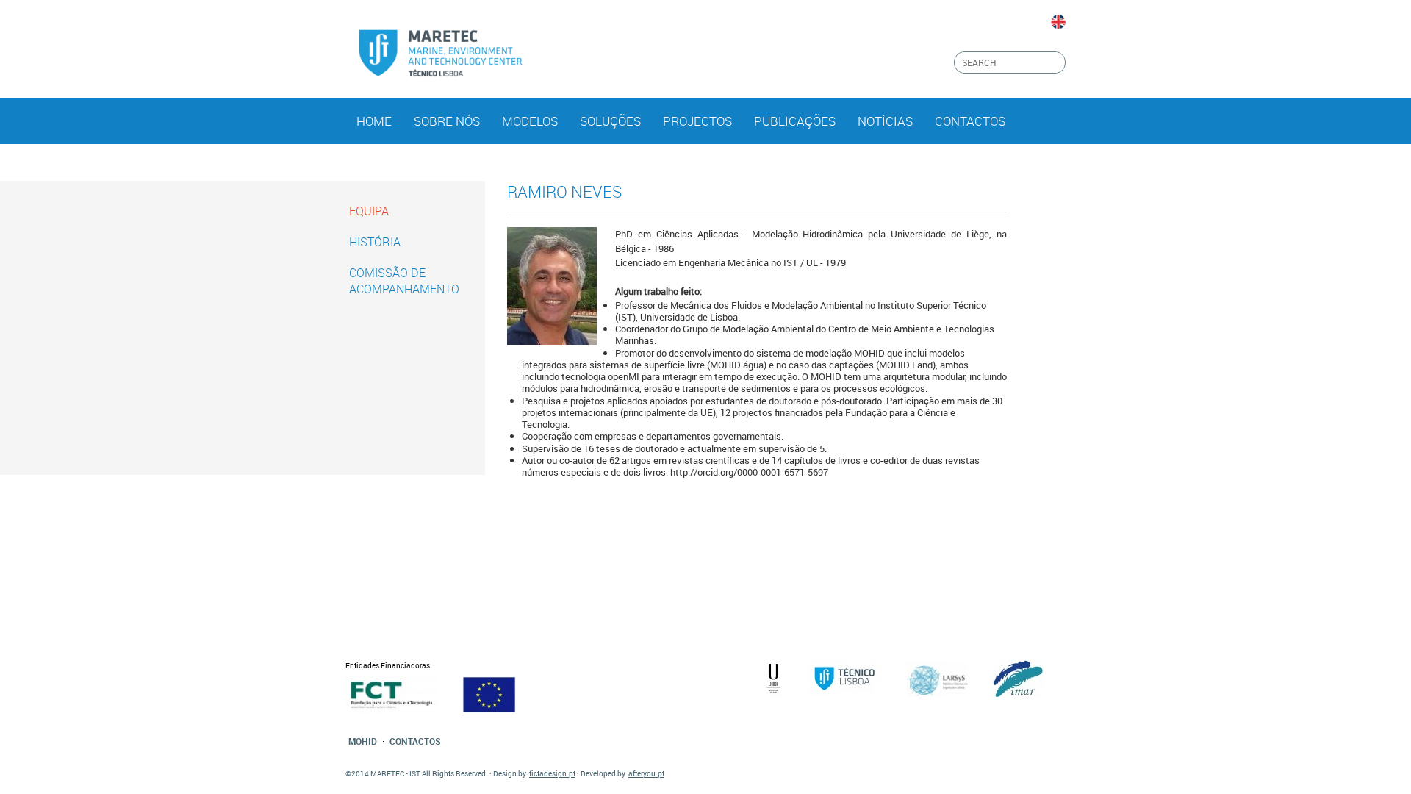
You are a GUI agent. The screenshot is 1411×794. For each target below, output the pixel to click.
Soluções (610, 120)
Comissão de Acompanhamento (404, 281)
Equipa (369, 211)
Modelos (530, 120)
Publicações (795, 120)
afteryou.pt (646, 773)
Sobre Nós (447, 120)
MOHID (362, 741)
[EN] (1058, 22)
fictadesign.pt (552, 773)
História (375, 242)
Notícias (885, 120)
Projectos (697, 120)
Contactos (970, 120)
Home (374, 120)
